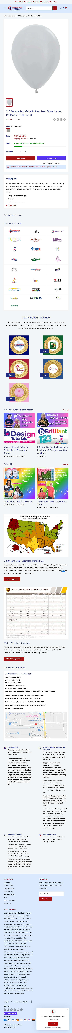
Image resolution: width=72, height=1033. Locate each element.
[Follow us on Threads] (8, 1009)
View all (66, 410)
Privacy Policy (8, 891)
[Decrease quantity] (16, 152)
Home (5, 16)
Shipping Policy (12, 579)
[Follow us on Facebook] (5, 1009)
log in (55, 167)
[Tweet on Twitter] (61, 119)
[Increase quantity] (25, 152)
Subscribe (45, 899)
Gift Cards (7, 903)
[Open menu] (4, 8)
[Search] (54, 8)
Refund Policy (8, 885)
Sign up (48, 167)
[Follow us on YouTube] (18, 1009)
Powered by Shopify (10, 1027)
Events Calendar (9, 900)
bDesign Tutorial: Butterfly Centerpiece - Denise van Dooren (16, 450)
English (6, 1002)
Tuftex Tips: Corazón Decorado (18, 501)
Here (63, 570)
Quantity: (9, 152)
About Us (7, 882)
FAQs (5, 897)
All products (12, 16)
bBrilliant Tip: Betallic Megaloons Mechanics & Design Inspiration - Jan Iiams (52, 450)
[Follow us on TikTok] (21, 1009)
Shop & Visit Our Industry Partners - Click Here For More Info (36, 2)
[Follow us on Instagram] (11, 1009)
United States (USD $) (21, 1002)
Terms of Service (9, 894)
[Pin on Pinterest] (58, 119)
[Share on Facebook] (54, 119)
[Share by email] (64, 119)
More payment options (51, 163)
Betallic (9, 119)
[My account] (61, 8)
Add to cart (21, 158)
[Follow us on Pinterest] (15, 1009)
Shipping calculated (20, 139)
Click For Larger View (14, 659)
